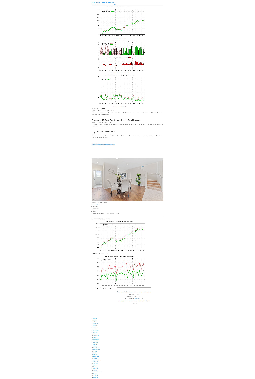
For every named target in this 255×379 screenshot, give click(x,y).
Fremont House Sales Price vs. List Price (119, 72)
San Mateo (95, 366)
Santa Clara (95, 368)
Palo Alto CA (137, 298)
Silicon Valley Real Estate (144, 301)
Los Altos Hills (96, 339)
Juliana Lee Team (97, 110)
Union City (95, 375)
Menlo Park (95, 342)
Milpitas (95, 346)
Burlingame (95, 323)
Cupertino (95, 327)
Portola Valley (96, 356)
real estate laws (112, 133)
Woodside (95, 377)
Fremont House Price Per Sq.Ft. (120, 39)
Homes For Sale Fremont (102, 2)
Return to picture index (97, 204)
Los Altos (95, 337)
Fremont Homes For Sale (109, 144)
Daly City (95, 328)
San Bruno (95, 361)
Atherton (95, 318)
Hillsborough (96, 335)
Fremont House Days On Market (120, 106)
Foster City (95, 332)
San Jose (95, 365)
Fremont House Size (100, 253)
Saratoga (95, 370)
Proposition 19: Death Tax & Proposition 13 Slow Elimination (117, 120)
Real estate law (111, 110)
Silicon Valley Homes (123, 301)
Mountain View (96, 349)
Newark (95, 351)
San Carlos (95, 363)
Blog (115, 4)
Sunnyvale (95, 373)
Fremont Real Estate (133, 291)
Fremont (95, 334)
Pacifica (95, 353)
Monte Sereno (96, 347)
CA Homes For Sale (133, 301)
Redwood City (96, 358)
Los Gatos (95, 340)
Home (114, 2)
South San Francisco (97, 372)
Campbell (95, 325)
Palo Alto (95, 354)
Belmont (94, 320)
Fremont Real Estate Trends (98, 144)
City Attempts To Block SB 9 (103, 131)
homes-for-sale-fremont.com (98, 4)
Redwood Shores (97, 360)
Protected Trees (98, 108)
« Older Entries (95, 143)
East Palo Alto (96, 330)
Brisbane (95, 321)
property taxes (112, 122)
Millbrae (95, 344)
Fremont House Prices (101, 219)
